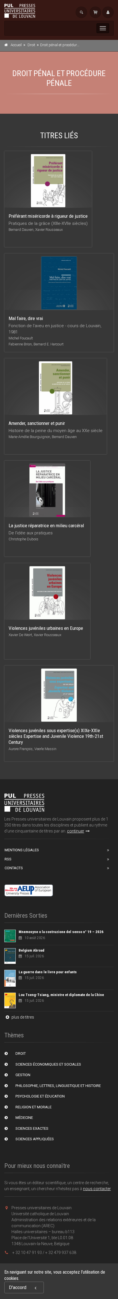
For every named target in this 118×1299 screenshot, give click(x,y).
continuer (75, 831)
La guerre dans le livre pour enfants (48, 972)
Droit (31, 45)
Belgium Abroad (31, 950)
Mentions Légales (22, 850)
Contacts (14, 868)
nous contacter (97, 1188)
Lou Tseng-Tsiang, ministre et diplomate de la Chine (61, 995)
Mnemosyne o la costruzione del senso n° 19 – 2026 (61, 932)
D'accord (17, 1287)
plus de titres (22, 1017)
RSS (8, 859)
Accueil (16, 45)
